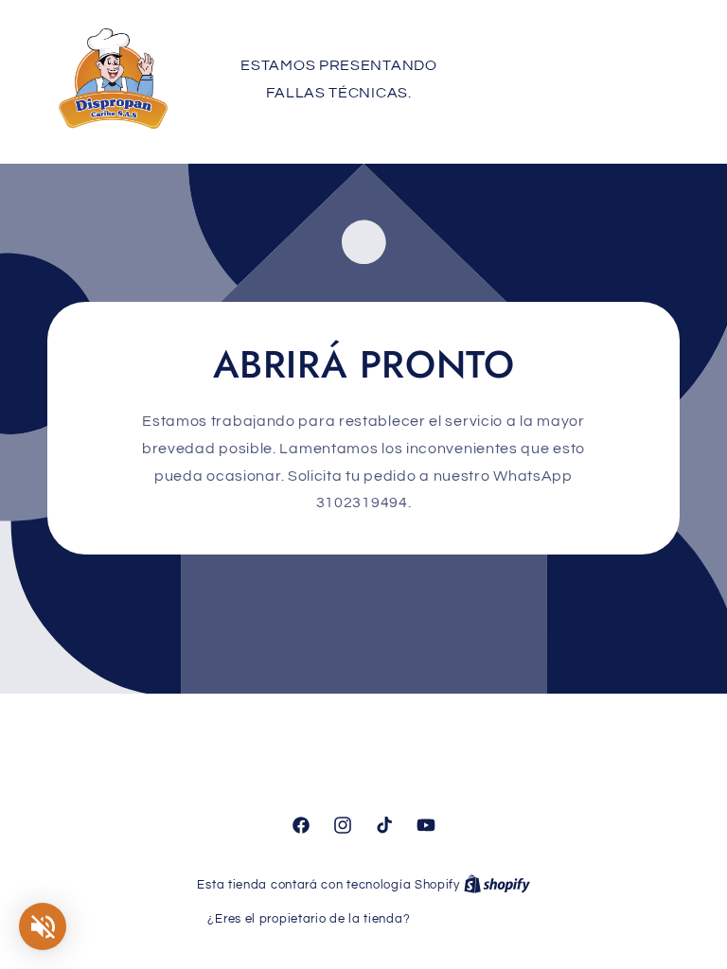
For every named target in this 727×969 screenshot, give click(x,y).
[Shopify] (497, 884)
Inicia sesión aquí (467, 918)
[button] (580, 79)
